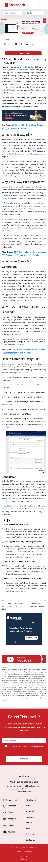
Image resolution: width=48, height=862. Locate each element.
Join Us (29, 822)
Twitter (10, 812)
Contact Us (30, 840)
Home (28, 805)
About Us (30, 811)
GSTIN (34, 151)
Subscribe (24, 759)
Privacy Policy (24, 856)
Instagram (11, 819)
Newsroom (30, 817)
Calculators (30, 834)
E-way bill (24, 67)
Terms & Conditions (24, 852)
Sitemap (24, 859)
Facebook (11, 805)
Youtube (11, 832)
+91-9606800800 (24, 791)
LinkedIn (11, 825)
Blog (28, 828)
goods (24, 241)
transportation (7, 198)
